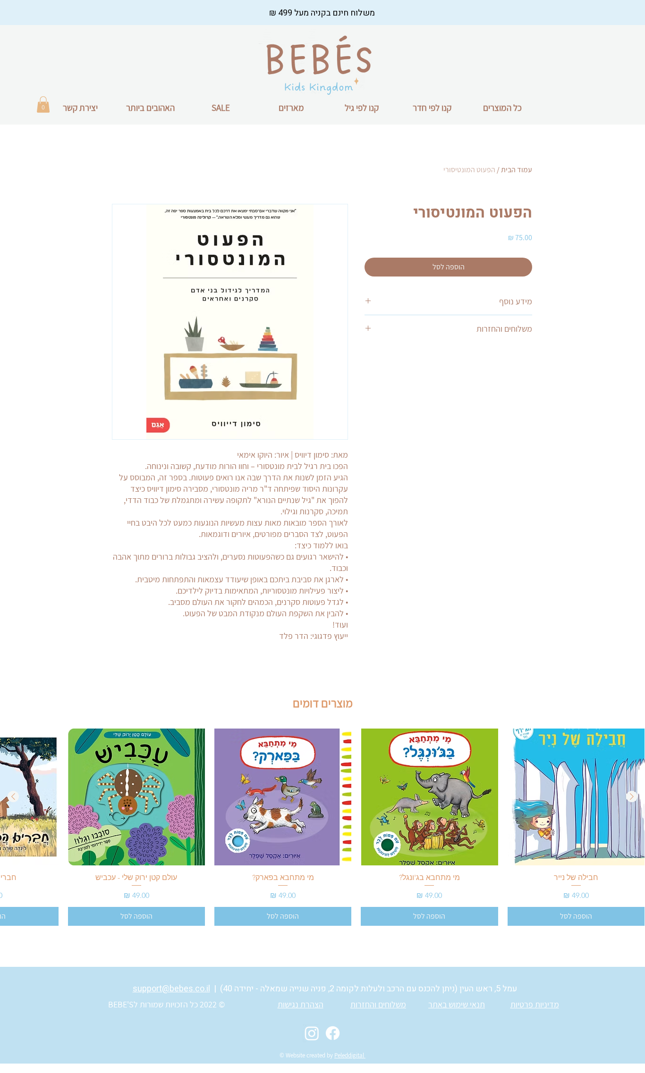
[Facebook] (332, 1033)
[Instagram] (312, 1033)
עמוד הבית (516, 170)
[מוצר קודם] (631, 796)
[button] (43, 104)
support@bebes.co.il (171, 988)
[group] (322, 827)
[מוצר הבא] (13, 796)
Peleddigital (349, 1055)
